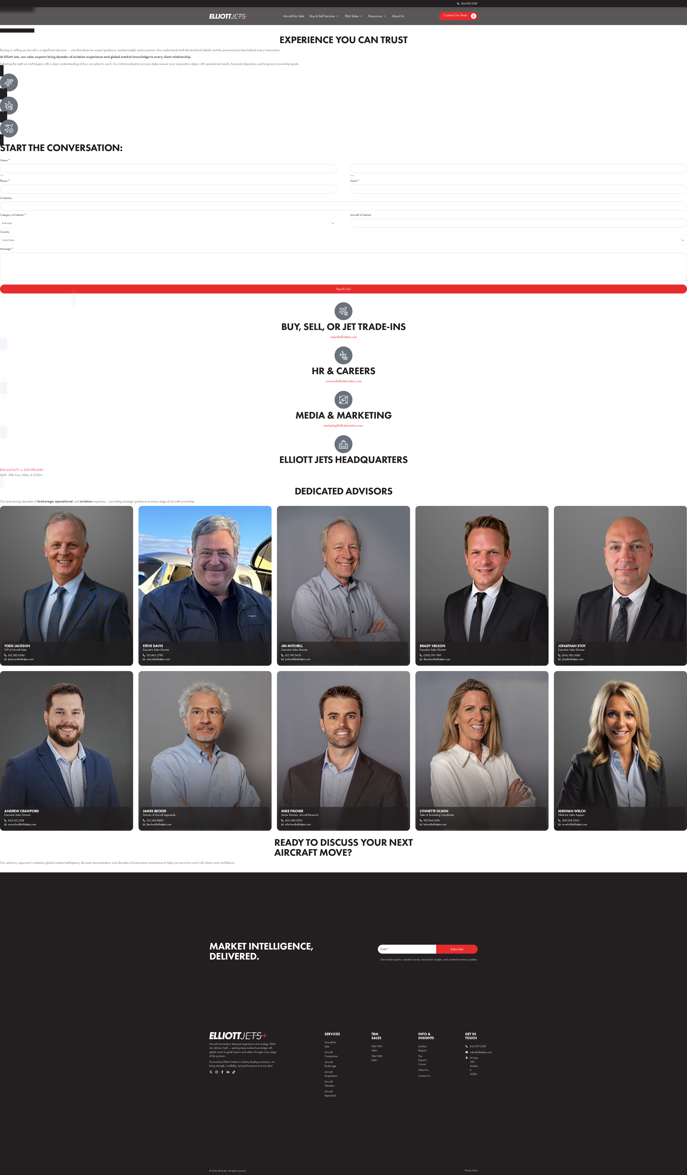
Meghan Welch (571, 811)
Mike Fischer (292, 811)
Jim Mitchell (292, 646)
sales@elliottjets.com (343, 337)
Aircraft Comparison (331, 1054)
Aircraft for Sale (330, 1044)
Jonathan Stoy (572, 646)
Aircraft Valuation (330, 1083)
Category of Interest (13, 215)
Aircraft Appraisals (330, 1093)
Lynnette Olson (434, 811)
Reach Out (343, 289)
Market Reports (422, 1048)
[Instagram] (216, 1072)
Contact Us (424, 1075)
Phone (5, 181)
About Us (423, 1070)
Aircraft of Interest (360, 215)
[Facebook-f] (222, 1072)
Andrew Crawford (21, 811)
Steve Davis (153, 646)
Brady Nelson (432, 646)
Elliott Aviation (230, 1062)
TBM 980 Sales (376, 1058)
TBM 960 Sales (376, 1048)
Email (354, 181)
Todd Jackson (17, 646)
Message (6, 249)
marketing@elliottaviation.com (343, 425)
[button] (324, 16)
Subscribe (456, 949)
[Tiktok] (233, 1072)
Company (6, 198)
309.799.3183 (33, 470)
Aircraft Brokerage (330, 1064)
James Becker (154, 811)
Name (5, 160)
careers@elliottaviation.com (343, 381)
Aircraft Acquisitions (331, 1073)
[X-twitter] (210, 1072)
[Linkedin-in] (228, 1072)
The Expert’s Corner (422, 1060)
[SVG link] (238, 1035)
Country (5, 232)
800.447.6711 (10, 470)
